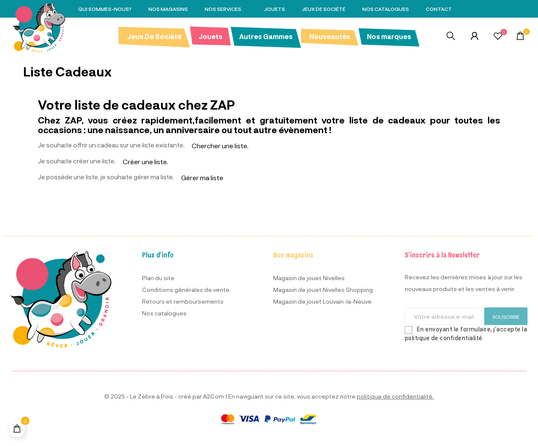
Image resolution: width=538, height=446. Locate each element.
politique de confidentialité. (395, 396)
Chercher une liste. (220, 146)
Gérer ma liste (202, 177)
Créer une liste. (145, 161)
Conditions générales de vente (185, 289)
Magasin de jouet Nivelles (309, 277)
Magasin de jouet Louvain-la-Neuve (322, 301)
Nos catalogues (164, 313)
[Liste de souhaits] (498, 37)
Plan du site (158, 277)
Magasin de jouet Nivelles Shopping (323, 289)
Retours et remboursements (183, 301)
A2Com (213, 396)
